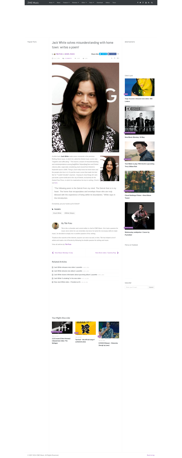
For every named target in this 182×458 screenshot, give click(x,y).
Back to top (151, 455)
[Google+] (143, 2)
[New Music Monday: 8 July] (53, 253)
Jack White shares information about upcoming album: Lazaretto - (79, 274)
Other (83, 2)
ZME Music (33, 2)
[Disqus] (85, 375)
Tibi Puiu (59, 54)
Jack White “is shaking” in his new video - (71, 278)
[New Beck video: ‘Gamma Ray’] (118, 253)
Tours (114, 2)
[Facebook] (138, 2)
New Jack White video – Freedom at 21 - (71, 282)
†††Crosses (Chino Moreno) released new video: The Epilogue (61, 341)
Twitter (104, 54)
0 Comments (68, 58)
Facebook (113, 54)
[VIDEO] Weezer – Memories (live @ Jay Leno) (108, 344)
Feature (65, 2)
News (58, 2)
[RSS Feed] (149, 2)
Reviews (74, 2)
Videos (108, 2)
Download (100, 2)
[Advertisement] (91, 21)
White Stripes (69, 213)
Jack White (57, 213)
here (55, 183)
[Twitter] (141, 2)
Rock (90, 2)
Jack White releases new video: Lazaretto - (71, 267)
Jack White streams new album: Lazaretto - (71, 271)
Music (51, 2)
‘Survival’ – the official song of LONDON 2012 (85, 341)
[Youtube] (146, 2)
